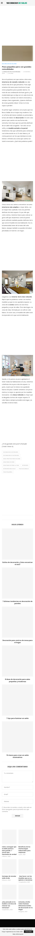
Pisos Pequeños (7, 472)
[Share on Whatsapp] (19, 517)
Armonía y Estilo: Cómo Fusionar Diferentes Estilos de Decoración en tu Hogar (25, 905)
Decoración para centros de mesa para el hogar (17, 641)
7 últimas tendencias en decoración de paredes (17, 602)
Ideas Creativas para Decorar (11, 458)
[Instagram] (18, 923)
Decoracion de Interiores (10, 452)
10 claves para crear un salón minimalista (17, 756)
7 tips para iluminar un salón (17, 718)
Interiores (25, 465)
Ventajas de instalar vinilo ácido (9, 877)
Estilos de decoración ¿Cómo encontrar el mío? (17, 563)
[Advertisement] (17, 24)
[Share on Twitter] (17, 517)
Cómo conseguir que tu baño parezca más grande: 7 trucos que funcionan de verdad (9, 850)
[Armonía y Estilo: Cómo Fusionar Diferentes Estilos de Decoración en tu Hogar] (25, 892)
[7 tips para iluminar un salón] (17, 700)
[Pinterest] (21, 923)
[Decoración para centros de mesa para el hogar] (17, 622)
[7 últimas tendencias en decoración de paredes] (17, 583)
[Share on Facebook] (15, 517)
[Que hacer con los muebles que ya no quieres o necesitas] (25, 866)
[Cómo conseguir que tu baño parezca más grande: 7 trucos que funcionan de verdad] (9, 837)
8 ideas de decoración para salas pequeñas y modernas (17, 680)
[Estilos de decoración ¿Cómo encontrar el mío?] (17, 544)
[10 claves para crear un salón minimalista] (17, 736)
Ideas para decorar (8, 462)
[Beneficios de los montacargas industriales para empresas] (25, 837)
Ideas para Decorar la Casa (11, 465)
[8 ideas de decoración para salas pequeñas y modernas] (17, 661)
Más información (18, 934)
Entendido (28, 932)
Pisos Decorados (24, 468)
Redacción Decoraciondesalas (12, 72)
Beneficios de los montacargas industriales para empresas (24, 849)
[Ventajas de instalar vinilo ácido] (9, 866)
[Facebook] (13, 923)
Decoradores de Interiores (11, 455)
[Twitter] (16, 923)
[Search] (33, 3)
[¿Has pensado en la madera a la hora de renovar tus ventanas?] (9, 892)
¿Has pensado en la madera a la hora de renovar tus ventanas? (9, 905)
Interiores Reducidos (9, 468)
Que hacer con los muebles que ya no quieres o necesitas (25, 878)
